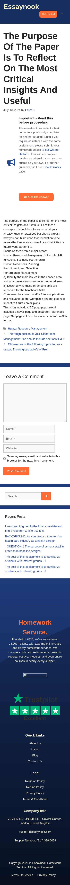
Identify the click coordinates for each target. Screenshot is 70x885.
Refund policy (35, 787)
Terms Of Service (22, 875)
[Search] (46, 496)
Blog (35, 755)
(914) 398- (43, 840)
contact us (35, 761)
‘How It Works (52, 167)
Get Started (48, 14)
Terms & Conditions (35, 799)
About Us (35, 743)
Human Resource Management (27, 328)
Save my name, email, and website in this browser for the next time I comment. (33, 458)
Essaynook (21, 6)
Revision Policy (35, 781)
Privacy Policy (35, 793)
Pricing (35, 749)
